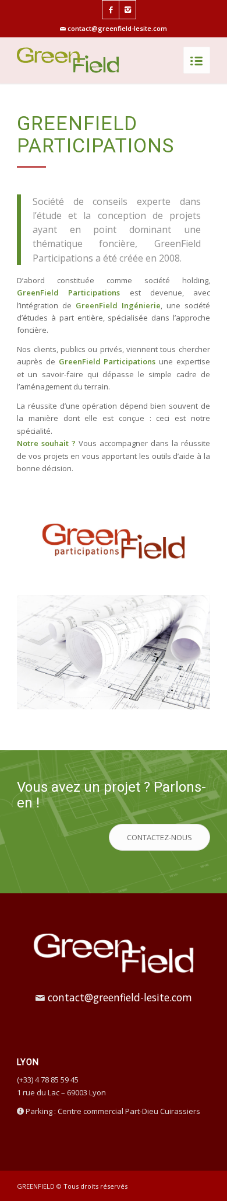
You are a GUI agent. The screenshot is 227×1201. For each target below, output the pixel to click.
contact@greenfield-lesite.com (117, 28)
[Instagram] (127, 10)
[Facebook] (110, 10)
